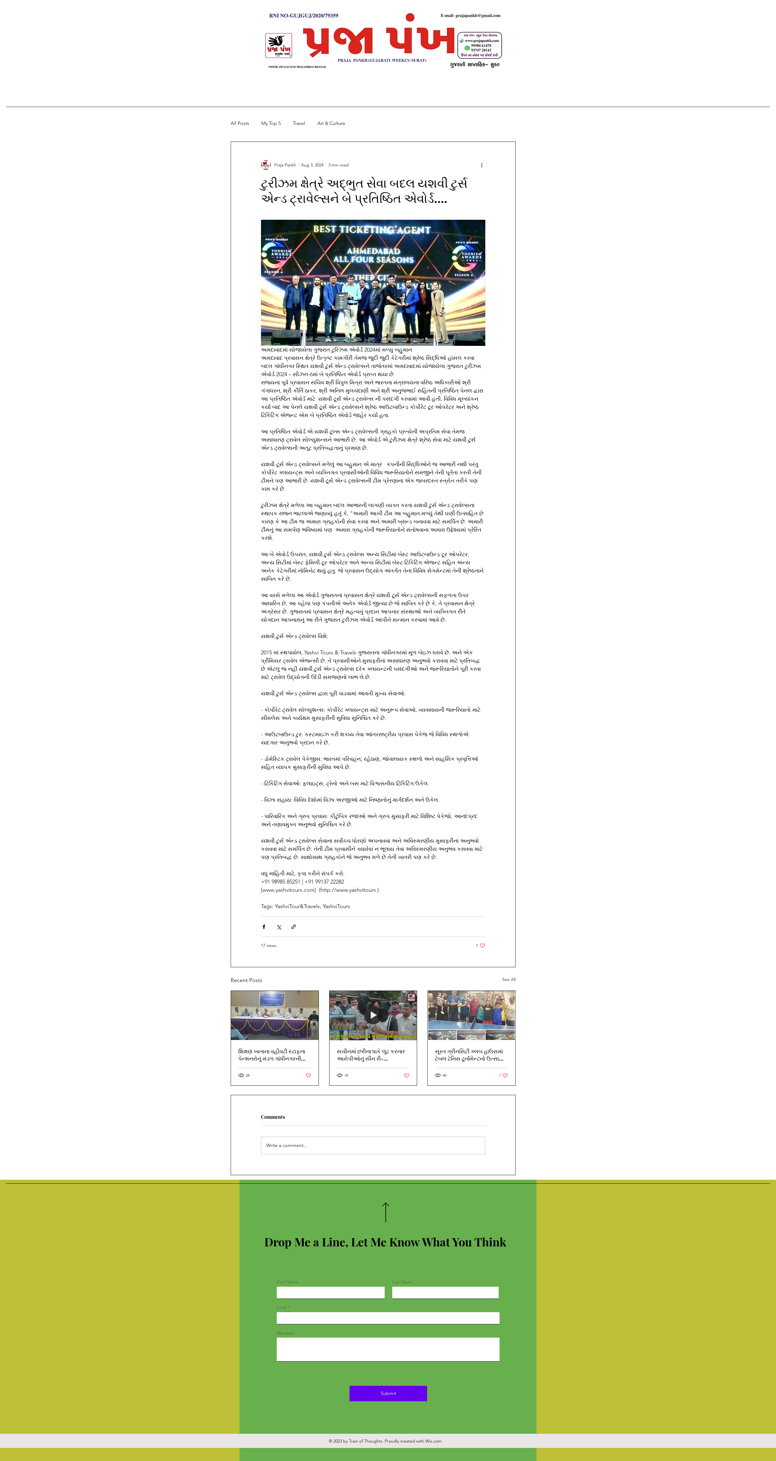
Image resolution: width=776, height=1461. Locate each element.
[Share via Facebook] (264, 927)
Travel (299, 123)
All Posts (240, 123)
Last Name (402, 1282)
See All (509, 979)
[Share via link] (293, 927)
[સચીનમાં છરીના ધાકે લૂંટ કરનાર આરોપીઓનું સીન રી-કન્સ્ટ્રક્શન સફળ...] (373, 1015)
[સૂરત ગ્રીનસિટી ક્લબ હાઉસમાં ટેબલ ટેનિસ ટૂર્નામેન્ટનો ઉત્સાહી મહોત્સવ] (471, 1015)
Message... (287, 1333)
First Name (287, 1282)
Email (282, 1307)
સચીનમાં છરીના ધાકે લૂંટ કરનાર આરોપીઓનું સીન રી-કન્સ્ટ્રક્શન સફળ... (371, 1055)
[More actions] (481, 165)
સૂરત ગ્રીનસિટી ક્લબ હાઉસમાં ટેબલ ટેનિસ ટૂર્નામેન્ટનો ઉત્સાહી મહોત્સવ (469, 1055)
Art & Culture (331, 123)
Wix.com (433, 1441)
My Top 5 (271, 123)
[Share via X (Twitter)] (279, 927)
